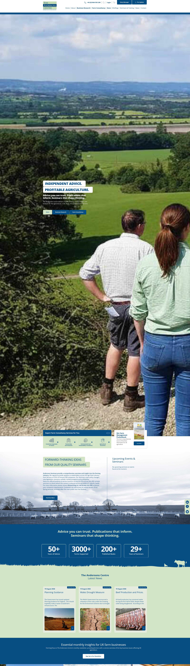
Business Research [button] (83, 8)
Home (67, 8)
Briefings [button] (115, 8)
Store (109, 8)
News (137, 8)
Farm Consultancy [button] (98, 8)
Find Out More (50, 538)
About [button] (73, 8)
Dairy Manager (124, 2)
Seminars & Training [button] (127, 8)
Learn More (139, 483)
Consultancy (77, 252)
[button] (104, 2)
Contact (143, 8)
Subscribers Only (142, 627)
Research (60, 252)
